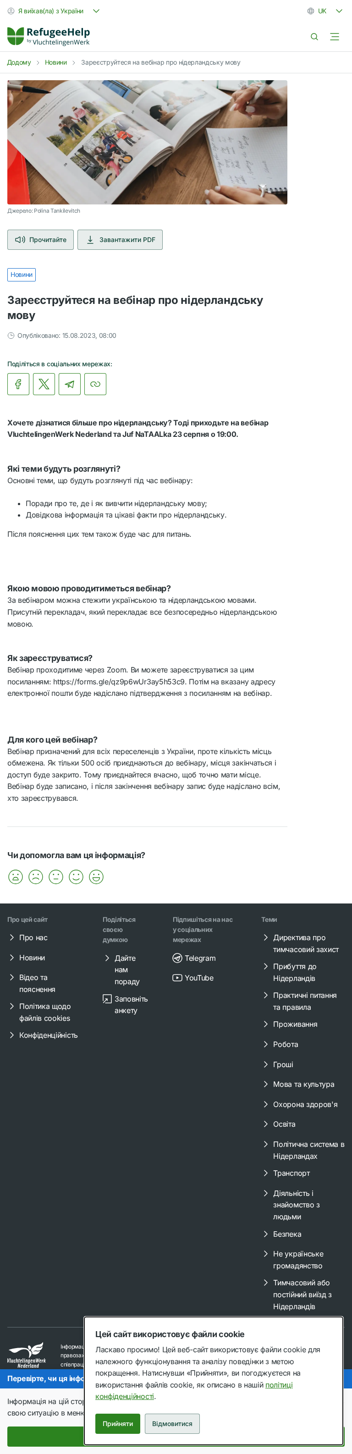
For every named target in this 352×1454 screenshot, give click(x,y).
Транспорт (291, 1173)
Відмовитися (172, 1423)
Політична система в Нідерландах (308, 1150)
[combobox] (54, 11)
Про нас (33, 937)
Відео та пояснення (37, 983)
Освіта (284, 1124)
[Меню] (334, 37)
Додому (19, 62)
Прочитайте (47, 239)
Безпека (287, 1234)
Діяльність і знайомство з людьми (296, 1205)
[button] (15, 877)
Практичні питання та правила (305, 1001)
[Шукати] (314, 37)
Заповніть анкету (131, 1004)
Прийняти (118, 1423)
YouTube (199, 977)
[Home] (48, 36)
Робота (285, 1044)
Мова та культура (303, 1084)
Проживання (295, 1024)
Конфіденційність (48, 1035)
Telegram (200, 958)
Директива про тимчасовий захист (306, 943)
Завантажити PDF (127, 239)
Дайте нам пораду (127, 969)
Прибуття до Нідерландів (294, 972)
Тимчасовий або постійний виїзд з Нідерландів (302, 1294)
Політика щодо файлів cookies (45, 1012)
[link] (48, 36)
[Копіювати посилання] (95, 384)
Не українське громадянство (298, 1259)
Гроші (283, 1064)
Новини (56, 62)
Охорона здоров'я (305, 1104)
